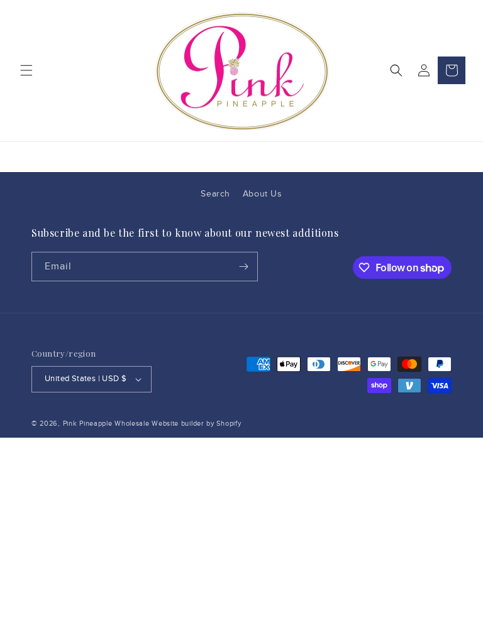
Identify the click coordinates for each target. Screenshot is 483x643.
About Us (262, 193)
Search (215, 193)
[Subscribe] (243, 266)
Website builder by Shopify (196, 423)
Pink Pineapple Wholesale (106, 423)
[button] (26, 70)
